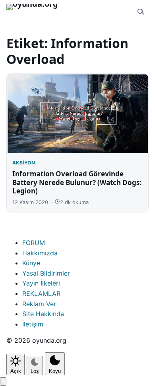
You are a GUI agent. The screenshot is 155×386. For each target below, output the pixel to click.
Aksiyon (23, 163)
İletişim (32, 324)
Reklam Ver (39, 304)
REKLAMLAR (41, 293)
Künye (31, 263)
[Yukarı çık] (3, 381)
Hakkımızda (40, 253)
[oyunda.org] (35, 12)
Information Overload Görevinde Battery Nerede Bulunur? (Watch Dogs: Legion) (76, 182)
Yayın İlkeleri (41, 283)
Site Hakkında (43, 314)
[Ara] (141, 12)
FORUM (33, 243)
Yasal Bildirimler (46, 273)
